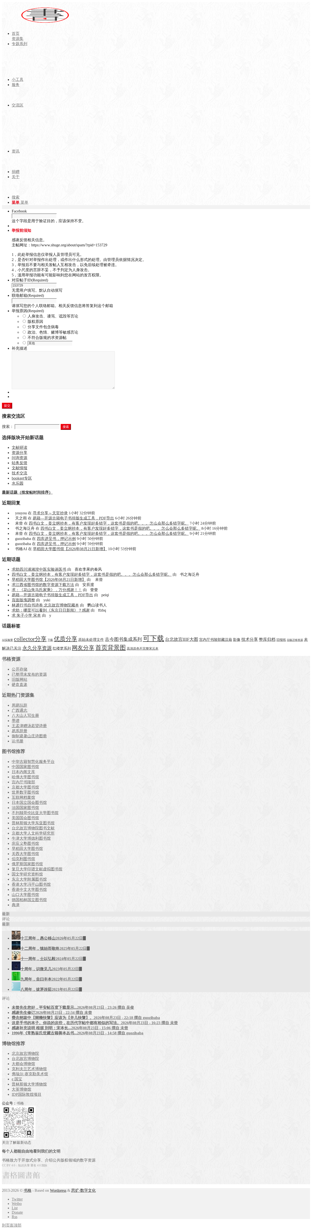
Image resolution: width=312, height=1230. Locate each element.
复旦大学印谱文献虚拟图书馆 (37, 869)
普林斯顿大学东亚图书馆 (33, 823)
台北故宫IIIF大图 (181, 639)
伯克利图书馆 (23, 859)
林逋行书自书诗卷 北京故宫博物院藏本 (45, 605)
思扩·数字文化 (83, 1190)
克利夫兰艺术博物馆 (29, 1069)
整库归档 (267, 639)
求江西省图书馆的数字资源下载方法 (43, 585)
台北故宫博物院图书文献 (33, 828)
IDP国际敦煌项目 (26, 1094)
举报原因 (28, 311)
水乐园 (17, 483)
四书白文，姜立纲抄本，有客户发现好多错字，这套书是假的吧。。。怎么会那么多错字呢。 (109, 523)
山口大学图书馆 (25, 895)
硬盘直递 (19, 684)
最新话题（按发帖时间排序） (27, 492)
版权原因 (35, 321)
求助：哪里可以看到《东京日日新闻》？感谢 (51, 610)
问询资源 (19, 458)
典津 (16, 905)
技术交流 (19, 473)
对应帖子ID (30, 280)
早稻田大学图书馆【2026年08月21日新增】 (70, 549)
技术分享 (249, 639)
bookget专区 (22, 478)
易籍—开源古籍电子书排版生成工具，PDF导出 (73, 518)
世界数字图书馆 (25, 792)
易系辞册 (19, 731)
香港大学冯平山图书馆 (31, 884)
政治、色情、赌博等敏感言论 (53, 332)
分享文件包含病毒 (43, 327)
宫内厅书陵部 (23, 782)
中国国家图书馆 (25, 767)
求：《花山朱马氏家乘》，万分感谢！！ (47, 590)
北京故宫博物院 (25, 1053)
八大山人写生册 (25, 715)
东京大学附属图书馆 (29, 879)
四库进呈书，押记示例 (56, 539)
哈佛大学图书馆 (25, 777)
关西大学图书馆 (25, 854)
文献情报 (19, 468)
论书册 (17, 741)
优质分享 (65, 638)
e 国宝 (17, 1079)
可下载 (153, 638)
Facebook (19, 211)
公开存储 (19, 669)
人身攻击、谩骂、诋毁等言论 (53, 316)
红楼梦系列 (62, 648)
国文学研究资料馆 (27, 874)
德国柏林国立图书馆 (29, 900)
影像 (236, 639)
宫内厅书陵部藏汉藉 (215, 639)
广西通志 (19, 710)
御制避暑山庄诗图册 (29, 736)
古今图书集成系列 (123, 639)
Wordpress (58, 1190)
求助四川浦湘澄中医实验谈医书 (39, 569)
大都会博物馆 (23, 1064)
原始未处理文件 (91, 640)
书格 (27, 1190)
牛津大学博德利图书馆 (31, 838)
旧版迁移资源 (295, 640)
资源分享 (19, 453)
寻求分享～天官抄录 (50, 513)
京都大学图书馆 (25, 787)
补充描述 (19, 348)
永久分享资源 (37, 648)
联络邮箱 (28, 295)
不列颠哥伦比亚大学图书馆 (35, 813)
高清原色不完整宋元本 (142, 648)
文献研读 (19, 447)
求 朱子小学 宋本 (26, 615)
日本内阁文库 (23, 772)
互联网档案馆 (23, 797)
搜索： (8, 426)
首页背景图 (110, 647)
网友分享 (83, 648)
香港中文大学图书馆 (29, 889)
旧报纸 (281, 640)
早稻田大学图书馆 (27, 848)
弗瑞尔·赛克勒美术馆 (30, 1074)
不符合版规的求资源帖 (47, 338)
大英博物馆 (21, 1089)
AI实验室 (7, 640)
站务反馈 (19, 463)
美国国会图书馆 (25, 818)
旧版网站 (19, 679)
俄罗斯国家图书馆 (27, 864)
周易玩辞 (19, 705)
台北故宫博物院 (25, 1059)
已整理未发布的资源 (29, 674)
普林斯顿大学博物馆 (29, 1084)
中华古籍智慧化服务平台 (33, 761)
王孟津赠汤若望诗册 (29, 726)
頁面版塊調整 (23, 600)
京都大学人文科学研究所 (33, 833)
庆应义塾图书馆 (25, 843)
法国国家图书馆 (25, 808)
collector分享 (30, 639)
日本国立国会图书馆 (29, 802)
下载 (50, 640)
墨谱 (16, 721)
